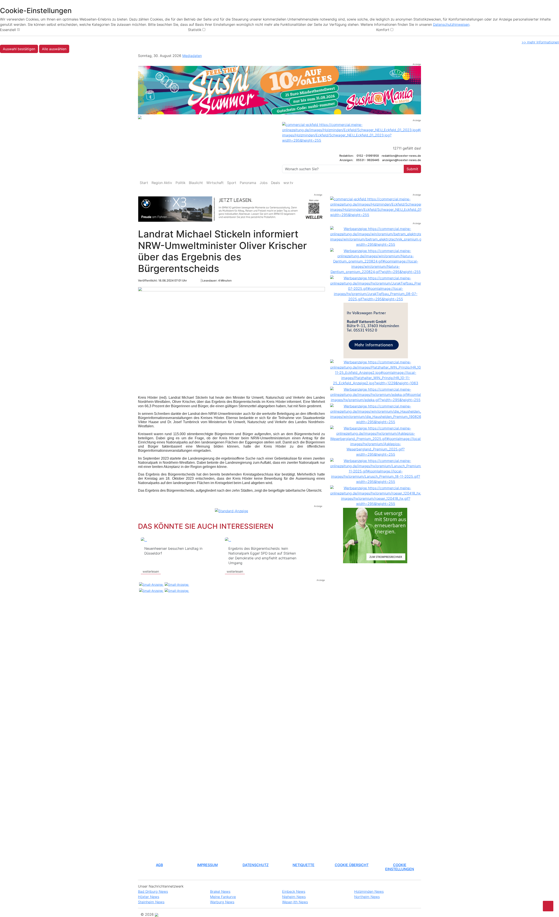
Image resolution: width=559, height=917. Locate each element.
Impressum (207, 865)
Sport (231, 182)
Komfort (382, 29)
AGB (159, 865)
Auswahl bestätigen (19, 49)
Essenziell (8, 29)
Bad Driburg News (153, 891)
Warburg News (222, 902)
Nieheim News (294, 897)
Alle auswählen (54, 49)
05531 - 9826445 (367, 160)
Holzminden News (369, 891)
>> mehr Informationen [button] (540, 42)
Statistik (194, 29)
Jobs (263, 182)
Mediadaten (192, 55)
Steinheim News (151, 902)
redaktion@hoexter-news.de (401, 155)
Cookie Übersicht (352, 865)
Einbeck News (293, 891)
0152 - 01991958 (368, 155)
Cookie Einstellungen (399, 867)
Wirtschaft (215, 182)
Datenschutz (256, 865)
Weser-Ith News (295, 902)
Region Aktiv (162, 182)
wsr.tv (288, 182)
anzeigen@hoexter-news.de (401, 160)
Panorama (248, 182)
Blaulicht (196, 182)
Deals (275, 182)
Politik (180, 182)
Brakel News (220, 891)
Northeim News (367, 897)
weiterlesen (151, 571)
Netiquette (303, 865)
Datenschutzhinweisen (451, 24)
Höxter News (148, 897)
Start (144, 182)
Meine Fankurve (223, 897)
